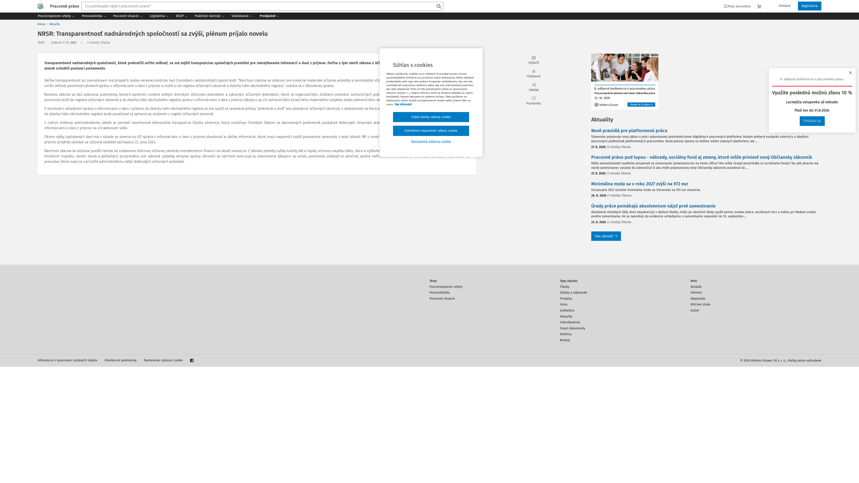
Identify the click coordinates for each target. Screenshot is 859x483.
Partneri (696, 292)
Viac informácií (403, 104)
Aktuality (54, 24)
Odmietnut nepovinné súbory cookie (430, 131)
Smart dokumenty (572, 328)
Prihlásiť (785, 6)
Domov (41, 24)
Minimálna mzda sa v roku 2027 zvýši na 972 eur (639, 183)
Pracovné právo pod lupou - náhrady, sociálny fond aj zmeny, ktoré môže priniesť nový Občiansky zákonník (701, 157)
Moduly (565, 340)
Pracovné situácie (442, 299)
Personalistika (440, 292)
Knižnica (566, 334)
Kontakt (696, 287)
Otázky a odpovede (573, 292)
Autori (695, 310)
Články (564, 287)
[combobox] (262, 6)
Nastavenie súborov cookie (163, 360)
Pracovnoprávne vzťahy (446, 287)
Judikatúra (567, 310)
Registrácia (810, 6)
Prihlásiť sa (812, 121)
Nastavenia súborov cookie (431, 141)
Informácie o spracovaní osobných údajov (67, 360)
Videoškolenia (570, 322)
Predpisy (566, 299)
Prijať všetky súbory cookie (431, 117)
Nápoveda (698, 299)
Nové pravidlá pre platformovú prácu (629, 130)
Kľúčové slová (700, 304)
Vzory (564, 304)
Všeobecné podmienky (120, 360)
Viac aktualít (604, 236)
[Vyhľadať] (439, 6)
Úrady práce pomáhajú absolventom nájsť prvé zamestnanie (653, 206)
